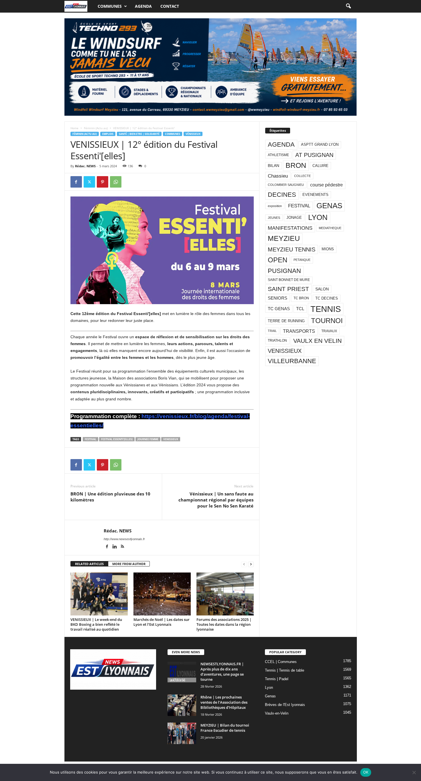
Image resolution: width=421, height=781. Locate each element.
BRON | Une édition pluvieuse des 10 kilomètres (110, 497)
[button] (348, 6)
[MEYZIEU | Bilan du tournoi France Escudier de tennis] (182, 733)
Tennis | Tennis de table (284, 670)
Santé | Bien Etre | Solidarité (139, 134)
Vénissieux (193, 134)
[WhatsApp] (115, 182)
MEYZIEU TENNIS (291, 249)
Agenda (143, 6)
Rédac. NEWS (85, 166)
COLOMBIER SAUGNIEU (286, 184)
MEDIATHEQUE (330, 228)
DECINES (282, 194)
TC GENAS (279, 308)
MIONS (328, 249)
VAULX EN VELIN (317, 340)
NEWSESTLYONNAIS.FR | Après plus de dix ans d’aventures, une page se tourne (222, 671)
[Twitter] (89, 182)
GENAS (329, 206)
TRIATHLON (277, 341)
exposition (275, 206)
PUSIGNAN (284, 270)
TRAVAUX (329, 331)
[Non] (414, 772)
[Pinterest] (102, 182)
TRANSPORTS (299, 331)
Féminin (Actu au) (96, 128)
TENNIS (325, 309)
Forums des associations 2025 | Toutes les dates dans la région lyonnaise (223, 624)
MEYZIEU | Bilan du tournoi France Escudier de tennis (224, 728)
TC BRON (301, 298)
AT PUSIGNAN (314, 155)
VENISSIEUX (170, 439)
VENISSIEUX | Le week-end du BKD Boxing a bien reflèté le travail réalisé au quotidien (96, 624)
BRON (296, 165)
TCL (300, 308)
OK (366, 772)
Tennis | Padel (276, 679)
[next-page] (251, 564)
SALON (322, 289)
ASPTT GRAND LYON (320, 144)
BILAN (273, 166)
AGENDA (281, 144)
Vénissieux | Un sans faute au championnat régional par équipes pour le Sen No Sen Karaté (215, 500)
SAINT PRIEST (288, 289)
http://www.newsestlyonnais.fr (124, 539)
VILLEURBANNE (292, 361)
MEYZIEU (284, 238)
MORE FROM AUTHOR (128, 564)
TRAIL (272, 331)
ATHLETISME (278, 155)
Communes (110, 6)
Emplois (107, 134)
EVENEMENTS (315, 194)
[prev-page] (244, 564)
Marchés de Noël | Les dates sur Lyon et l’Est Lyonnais (161, 622)
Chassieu (278, 176)
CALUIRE (320, 166)
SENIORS (277, 298)
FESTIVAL (90, 439)
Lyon (269, 687)
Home (74, 128)
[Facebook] (76, 182)
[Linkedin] (115, 547)
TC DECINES (326, 298)
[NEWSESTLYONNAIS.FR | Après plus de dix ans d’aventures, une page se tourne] (182, 672)
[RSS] (122, 547)
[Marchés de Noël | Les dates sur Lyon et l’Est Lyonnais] (162, 594)
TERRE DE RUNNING (286, 321)
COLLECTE (302, 176)
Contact (169, 6)
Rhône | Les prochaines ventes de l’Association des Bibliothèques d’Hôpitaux (223, 702)
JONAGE (294, 217)
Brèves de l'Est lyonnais (285, 705)
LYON (318, 217)
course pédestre (326, 184)
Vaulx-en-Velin (276, 713)
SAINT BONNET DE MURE (289, 280)
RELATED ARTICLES (89, 564)
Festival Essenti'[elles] (117, 439)
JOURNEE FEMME (147, 439)
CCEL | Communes (281, 662)
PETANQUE (302, 259)
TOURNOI (327, 320)
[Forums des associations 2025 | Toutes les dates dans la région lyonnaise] (225, 594)
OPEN (277, 260)
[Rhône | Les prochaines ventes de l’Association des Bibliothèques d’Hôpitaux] (182, 705)
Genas (270, 696)
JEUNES (274, 217)
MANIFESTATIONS (290, 228)
